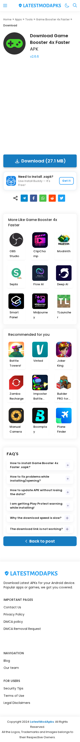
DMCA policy (13, 621)
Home (7, 19)
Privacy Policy (14, 614)
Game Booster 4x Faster (53, 19)
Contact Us (12, 607)
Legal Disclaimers (17, 703)
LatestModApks (42, 722)
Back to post (42, 541)
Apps (18, 19)
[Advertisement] (40, 106)
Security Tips (13, 688)
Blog (7, 660)
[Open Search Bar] (75, 5)
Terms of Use (14, 695)
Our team (11, 668)
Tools (29, 19)
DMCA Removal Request (22, 629)
